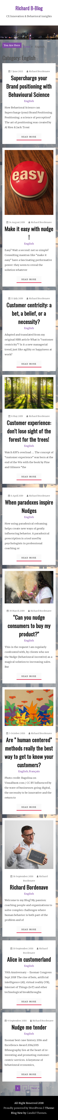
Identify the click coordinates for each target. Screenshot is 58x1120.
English (29, 101)
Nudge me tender (29, 1027)
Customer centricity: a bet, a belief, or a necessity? (29, 313)
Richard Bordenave (39, 71)
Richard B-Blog (29, 8)
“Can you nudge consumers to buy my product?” (29, 625)
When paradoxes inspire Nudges (29, 506)
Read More (29, 137)
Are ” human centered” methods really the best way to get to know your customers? (29, 752)
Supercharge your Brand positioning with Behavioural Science (29, 86)
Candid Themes (36, 1112)
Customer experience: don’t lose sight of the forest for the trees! (29, 430)
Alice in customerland (29, 959)
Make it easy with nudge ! (29, 232)
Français (34, 771)
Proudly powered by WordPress (23, 1107)
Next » (35, 1088)
